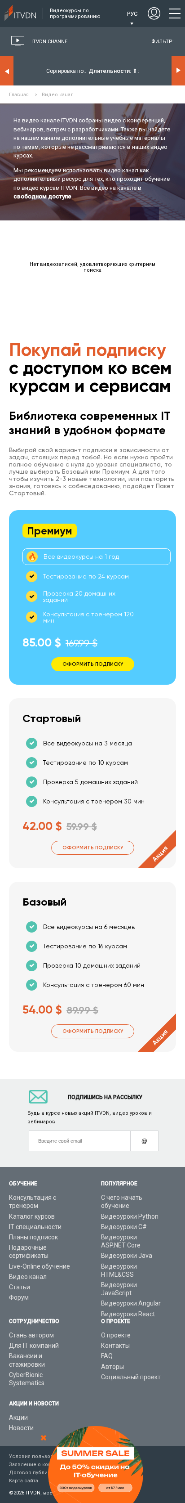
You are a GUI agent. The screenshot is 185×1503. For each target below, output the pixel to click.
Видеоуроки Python (130, 1216)
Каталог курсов (32, 1216)
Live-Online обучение (39, 1266)
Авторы (112, 1366)
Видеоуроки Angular (131, 1303)
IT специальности (35, 1226)
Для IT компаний (34, 1345)
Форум (19, 1297)
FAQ (107, 1355)
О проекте (116, 1335)
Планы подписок (33, 1237)
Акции (18, 1417)
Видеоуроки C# (124, 1226)
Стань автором (31, 1335)
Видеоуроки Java (126, 1255)
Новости (21, 1427)
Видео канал (28, 1276)
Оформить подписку (92, 848)
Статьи (19, 1287)
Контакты (115, 1345)
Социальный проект (131, 1377)
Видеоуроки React (128, 1314)
